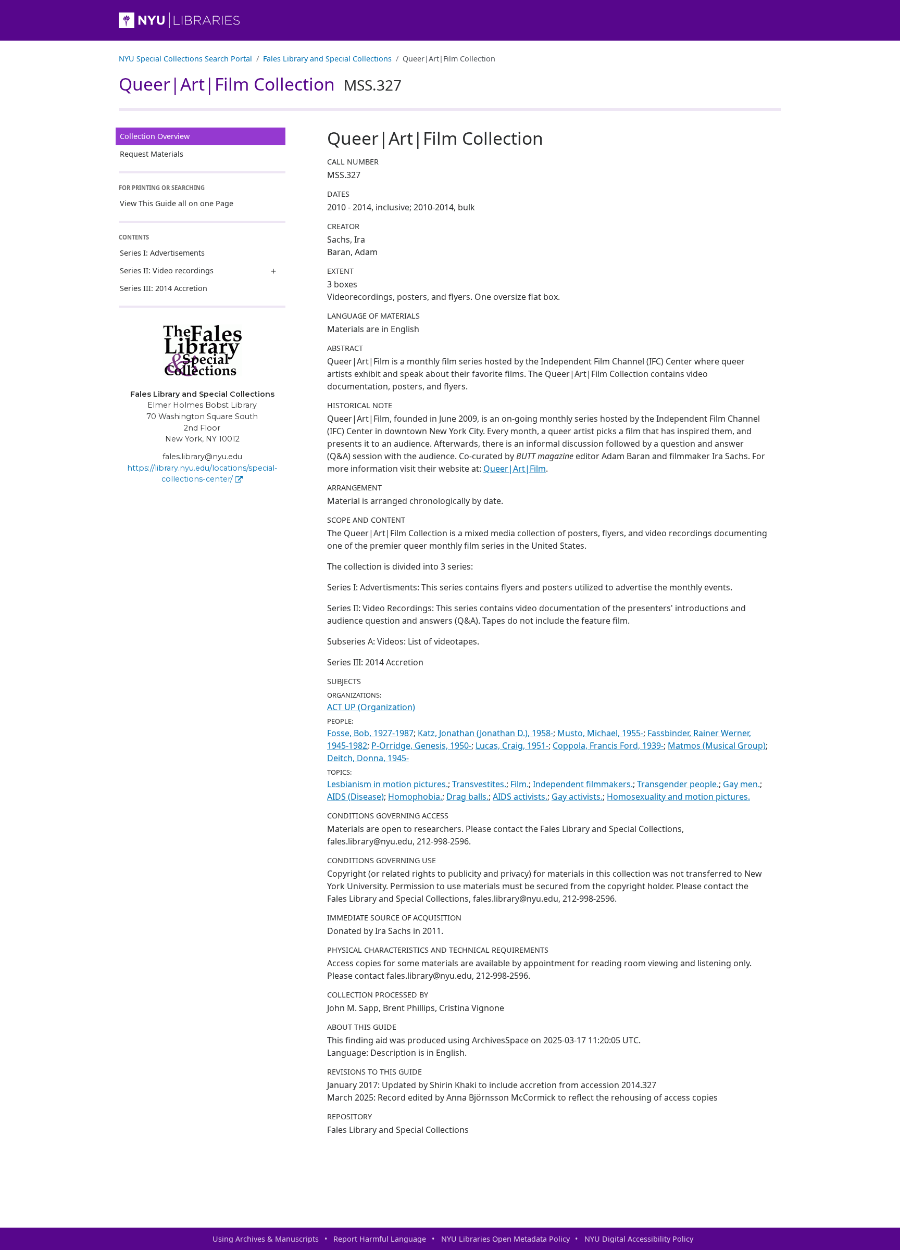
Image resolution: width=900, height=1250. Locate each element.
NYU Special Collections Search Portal (185, 59)
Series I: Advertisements (162, 253)
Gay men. (741, 784)
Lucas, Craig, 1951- (512, 745)
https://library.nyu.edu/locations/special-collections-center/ (202, 473)
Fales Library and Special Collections (327, 59)
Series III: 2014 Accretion (163, 288)
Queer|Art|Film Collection (260, 84)
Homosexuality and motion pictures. (678, 796)
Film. (519, 784)
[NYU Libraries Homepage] (450, 20)
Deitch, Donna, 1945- (368, 758)
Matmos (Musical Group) (717, 745)
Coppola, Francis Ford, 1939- (608, 745)
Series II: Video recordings (167, 270)
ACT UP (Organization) (371, 707)
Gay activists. (577, 796)
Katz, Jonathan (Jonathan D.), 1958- (485, 733)
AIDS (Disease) (355, 796)
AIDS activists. (520, 796)
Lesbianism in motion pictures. (387, 784)
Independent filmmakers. (583, 784)
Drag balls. (467, 796)
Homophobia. (415, 796)
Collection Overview (155, 136)
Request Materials (151, 154)
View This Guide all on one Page (176, 203)
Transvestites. (479, 784)
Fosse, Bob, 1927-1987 (370, 733)
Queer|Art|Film (514, 468)
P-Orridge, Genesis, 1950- (421, 745)
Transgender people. (678, 784)
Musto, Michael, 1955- (600, 733)
